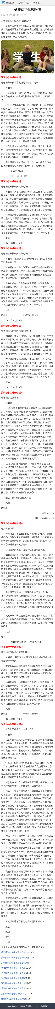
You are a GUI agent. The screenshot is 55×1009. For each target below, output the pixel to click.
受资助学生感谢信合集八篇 (13, 983)
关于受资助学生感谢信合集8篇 (15, 963)
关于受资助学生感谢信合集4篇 (15, 957)
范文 (28, 3)
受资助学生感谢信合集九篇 (13, 968)
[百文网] (3, 3)
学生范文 (37, 3)
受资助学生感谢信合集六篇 (13, 988)
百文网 (20, 3)
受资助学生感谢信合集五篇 (13, 973)
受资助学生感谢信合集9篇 (13, 999)
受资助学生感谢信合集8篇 (13, 978)
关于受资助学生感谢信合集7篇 (15, 952)
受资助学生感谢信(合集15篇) (14, 994)
